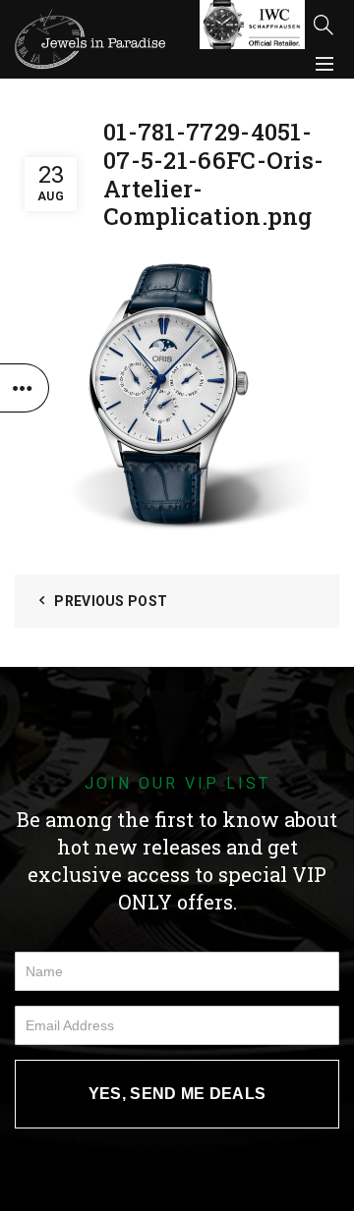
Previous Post (110, 601)
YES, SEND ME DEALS (177, 1093)
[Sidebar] (24, 388)
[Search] (323, 24)
